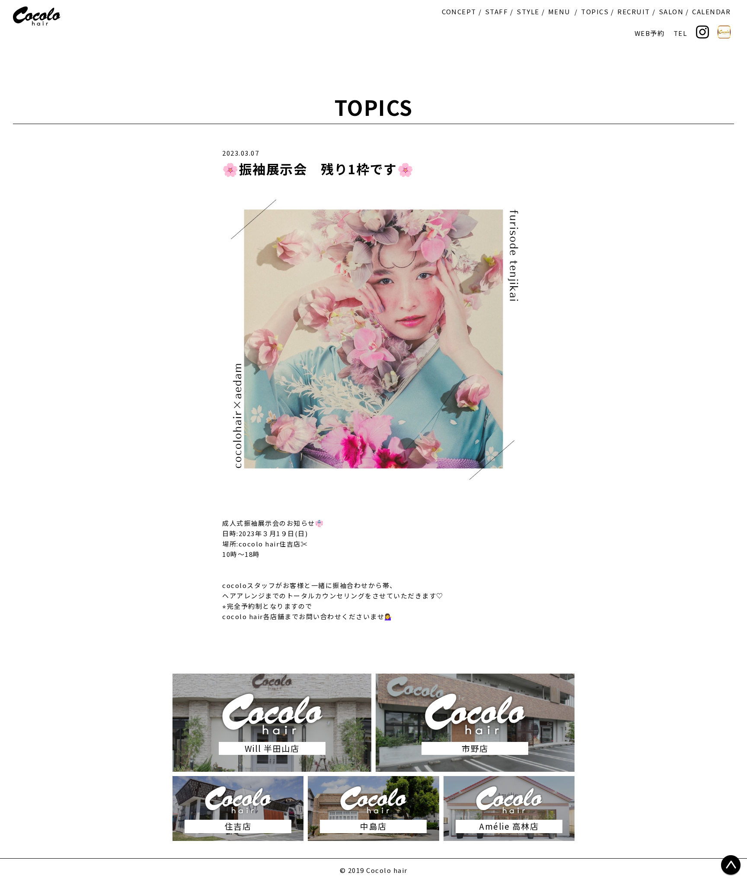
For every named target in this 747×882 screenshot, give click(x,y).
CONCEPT (459, 11)
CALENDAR (711, 11)
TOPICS (595, 11)
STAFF (496, 11)
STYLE (528, 11)
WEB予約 (650, 33)
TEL (680, 33)
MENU (559, 11)
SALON (671, 11)
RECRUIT (633, 11)
